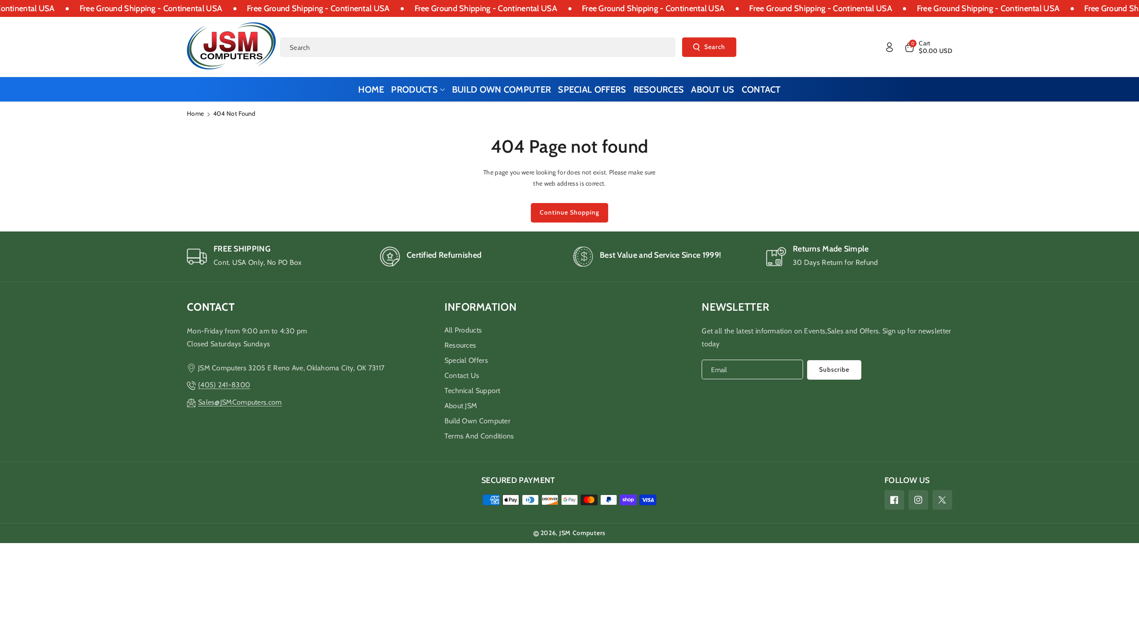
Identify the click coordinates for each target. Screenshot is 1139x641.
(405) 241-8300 (224, 385)
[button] (928, 47)
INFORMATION (480, 306)
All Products (463, 330)
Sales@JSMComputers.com (240, 402)
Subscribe (834, 369)
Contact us (462, 375)
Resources (460, 345)
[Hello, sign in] (889, 47)
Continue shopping (569, 212)
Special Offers (466, 360)
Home (195, 114)
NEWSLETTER (735, 306)
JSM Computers (582, 533)
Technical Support (472, 390)
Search (714, 47)
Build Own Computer (477, 421)
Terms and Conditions (479, 436)
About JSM (460, 406)
